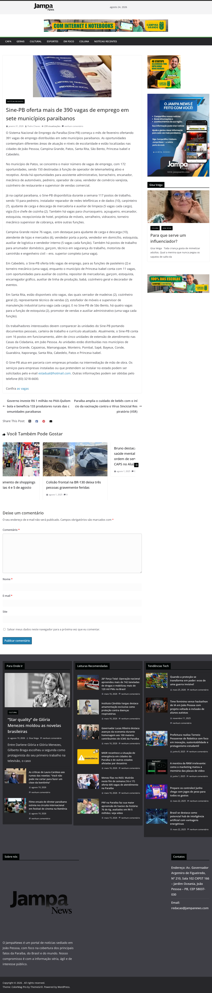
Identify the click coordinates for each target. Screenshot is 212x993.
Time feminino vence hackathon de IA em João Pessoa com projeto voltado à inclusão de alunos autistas (189, 707)
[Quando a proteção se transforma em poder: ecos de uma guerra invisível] (156, 684)
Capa (8, 41)
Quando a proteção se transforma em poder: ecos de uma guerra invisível (188, 680)
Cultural (36, 41)
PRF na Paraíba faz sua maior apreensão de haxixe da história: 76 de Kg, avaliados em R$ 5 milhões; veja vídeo (120, 808)
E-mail (7, 596)
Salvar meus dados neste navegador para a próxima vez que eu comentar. (53, 629)
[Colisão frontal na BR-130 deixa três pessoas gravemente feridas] (35, 445)
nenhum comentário (73, 126)
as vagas (23, 388)
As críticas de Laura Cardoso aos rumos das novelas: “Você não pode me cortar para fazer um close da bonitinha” (47, 777)
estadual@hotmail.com (54, 373)
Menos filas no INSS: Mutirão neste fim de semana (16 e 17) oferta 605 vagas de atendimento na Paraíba (120, 783)
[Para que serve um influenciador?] (178, 206)
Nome (8, 579)
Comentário (11, 530)
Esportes (52, 41)
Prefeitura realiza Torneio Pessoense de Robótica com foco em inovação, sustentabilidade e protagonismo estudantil (189, 740)
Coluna (84, 41)
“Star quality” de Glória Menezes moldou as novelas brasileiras (34, 725)
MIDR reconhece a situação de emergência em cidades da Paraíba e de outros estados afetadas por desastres (118, 758)
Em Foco (69, 41)
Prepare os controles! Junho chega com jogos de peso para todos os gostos (188, 791)
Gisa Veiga (167, 228)
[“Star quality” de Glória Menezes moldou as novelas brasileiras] (37, 690)
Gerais (21, 41)
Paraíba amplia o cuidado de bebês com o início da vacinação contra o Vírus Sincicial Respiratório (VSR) (105, 406)
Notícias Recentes (105, 41)
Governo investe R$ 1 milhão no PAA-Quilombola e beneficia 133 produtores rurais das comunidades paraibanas (38, 406)
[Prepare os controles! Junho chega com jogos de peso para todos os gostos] (156, 795)
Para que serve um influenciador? (168, 238)
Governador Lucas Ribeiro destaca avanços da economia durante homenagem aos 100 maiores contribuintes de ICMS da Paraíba (120, 733)
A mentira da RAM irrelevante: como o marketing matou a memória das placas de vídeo (188, 767)
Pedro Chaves (33, 126)
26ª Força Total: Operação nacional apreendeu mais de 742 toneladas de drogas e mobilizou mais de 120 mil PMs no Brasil (121, 684)
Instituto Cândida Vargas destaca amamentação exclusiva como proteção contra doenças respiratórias (120, 708)
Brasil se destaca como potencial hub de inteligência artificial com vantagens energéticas (187, 818)
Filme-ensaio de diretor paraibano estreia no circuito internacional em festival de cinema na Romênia (48, 805)
